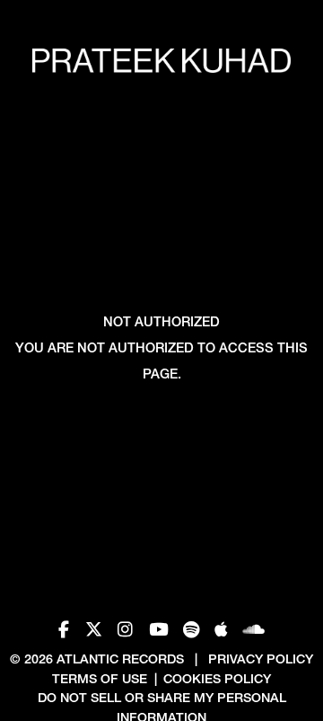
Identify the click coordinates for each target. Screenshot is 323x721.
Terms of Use (99, 679)
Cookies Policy (217, 679)
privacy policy (260, 659)
